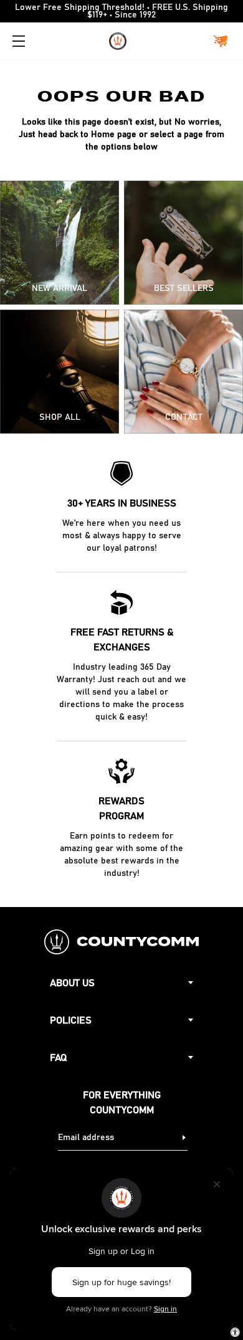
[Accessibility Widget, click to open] (235, 1332)
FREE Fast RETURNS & (121, 639)
